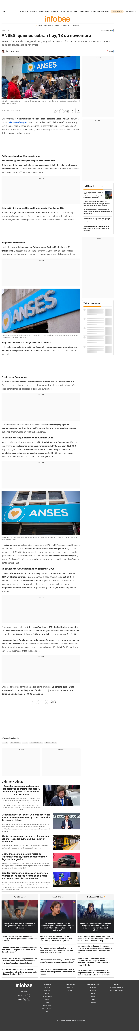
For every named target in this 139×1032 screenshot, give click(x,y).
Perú (75, 11)
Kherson (56, 25)
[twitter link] (24, 995)
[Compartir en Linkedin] (68, 111)
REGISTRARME (117, 11)
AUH (25, 743)
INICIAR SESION (131, 11)
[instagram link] (28, 995)
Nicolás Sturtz (14, 51)
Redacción (70, 987)
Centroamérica (84, 11)
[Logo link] (58, 19)
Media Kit (93, 1002)
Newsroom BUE (51, 743)
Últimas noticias (36, 743)
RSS (47, 1012)
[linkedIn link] (28, 999)
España (62, 11)
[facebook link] (19, 995)
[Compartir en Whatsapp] (55, 111)
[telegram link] (24, 999)
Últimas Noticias (103, 11)
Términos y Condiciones (116, 987)
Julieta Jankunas (48, 25)
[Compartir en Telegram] (72, 111)
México (69, 11)
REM (69, 25)
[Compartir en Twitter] (64, 111)
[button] (3, 11)
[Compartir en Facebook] (59, 111)
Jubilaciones (15, 743)
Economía (5, 30)
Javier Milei (75, 25)
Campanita (64, 25)
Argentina (33, 11)
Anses (5, 743)
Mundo (93, 11)
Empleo (70, 990)
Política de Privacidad (116, 990)
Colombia (54, 11)
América (47, 987)
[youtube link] (19, 999)
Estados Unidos (44, 11)
